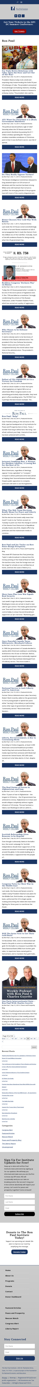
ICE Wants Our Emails (8, 1078)
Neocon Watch (7, 1137)
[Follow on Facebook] (15, 15)
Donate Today (19, 1252)
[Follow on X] (19, 15)
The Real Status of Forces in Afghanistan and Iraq (16, 788)
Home (8, 1270)
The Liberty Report (9, 1144)
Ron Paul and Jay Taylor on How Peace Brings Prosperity (18, 545)
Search (34, 1047)
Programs (9, 1281)
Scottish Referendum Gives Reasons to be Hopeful (15, 835)
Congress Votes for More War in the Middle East (17, 885)
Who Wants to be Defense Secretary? (14, 330)
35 (34, 1039)
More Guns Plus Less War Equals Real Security (18, 595)
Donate (8, 1286)
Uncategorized (7, 1147)
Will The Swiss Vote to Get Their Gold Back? (18, 934)
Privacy (4, 1378)
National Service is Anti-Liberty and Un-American (17, 689)
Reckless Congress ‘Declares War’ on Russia (18, 284)
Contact (9, 1291)
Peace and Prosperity (15, 1313)
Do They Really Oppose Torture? (18, 174)
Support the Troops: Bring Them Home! (13, 1107)
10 (12, 1039)
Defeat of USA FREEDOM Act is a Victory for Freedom (18, 380)
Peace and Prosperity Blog (11, 1140)
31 (21, 1039)
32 (25, 1039)
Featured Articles (26, 77)
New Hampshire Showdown (9, 1113)
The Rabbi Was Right (7, 1101)
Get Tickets (19, 31)
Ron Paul (7, 77)
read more (19, 97)
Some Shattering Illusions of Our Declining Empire (15, 1072)
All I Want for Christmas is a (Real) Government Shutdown (19, 120)
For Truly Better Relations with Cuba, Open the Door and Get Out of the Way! (18, 73)
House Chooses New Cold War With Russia (19, 220)
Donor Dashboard (13, 1297)
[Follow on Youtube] (23, 15)
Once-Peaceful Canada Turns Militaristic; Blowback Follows (17, 642)
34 (31, 1039)
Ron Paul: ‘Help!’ (10, 416)
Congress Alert (7, 1130)
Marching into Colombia (8, 1119)
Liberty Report (12, 1329)
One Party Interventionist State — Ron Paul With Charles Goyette (18, 1002)
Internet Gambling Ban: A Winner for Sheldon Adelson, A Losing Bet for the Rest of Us (19, 463)
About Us (9, 1276)
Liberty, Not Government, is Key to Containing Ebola (19, 738)
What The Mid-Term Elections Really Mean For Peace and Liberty (19, 511)
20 (16, 1039)
